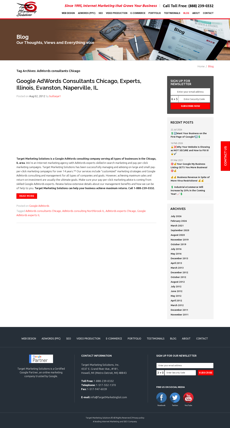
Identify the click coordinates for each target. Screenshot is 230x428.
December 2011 (179, 310)
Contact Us (225, 156)
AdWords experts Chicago (121, 210)
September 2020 (180, 230)
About (196, 13)
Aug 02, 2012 (37, 96)
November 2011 (180, 314)
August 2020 (178, 235)
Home (201, 66)
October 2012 (178, 277)
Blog (186, 13)
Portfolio (154, 13)
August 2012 (178, 281)
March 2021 (177, 225)
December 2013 (179, 258)
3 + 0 (160, 372)
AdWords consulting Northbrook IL (83, 210)
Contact (208, 13)
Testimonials (172, 13)
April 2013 (176, 263)
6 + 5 (174, 99)
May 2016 (176, 253)
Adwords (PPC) (86, 13)
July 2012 (176, 286)
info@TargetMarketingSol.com (109, 397)
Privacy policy (138, 418)
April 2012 (176, 300)
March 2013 (177, 267)
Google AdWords (39, 205)
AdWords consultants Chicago (43, 210)
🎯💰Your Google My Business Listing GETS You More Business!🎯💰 (189, 167)
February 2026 (179, 221)
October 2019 (178, 244)
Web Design (68, 13)
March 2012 (177, 305)
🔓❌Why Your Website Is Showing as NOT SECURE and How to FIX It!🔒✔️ (190, 150)
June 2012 (176, 291)
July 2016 (176, 249)
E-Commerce (137, 13)
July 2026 (176, 216)
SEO (101, 13)
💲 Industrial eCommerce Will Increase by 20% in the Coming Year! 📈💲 (188, 190)
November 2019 (180, 239)
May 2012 (176, 295)
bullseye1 (55, 96)
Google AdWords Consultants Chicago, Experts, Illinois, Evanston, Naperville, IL (78, 84)
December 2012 (179, 272)
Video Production (116, 13)
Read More (26, 196)
